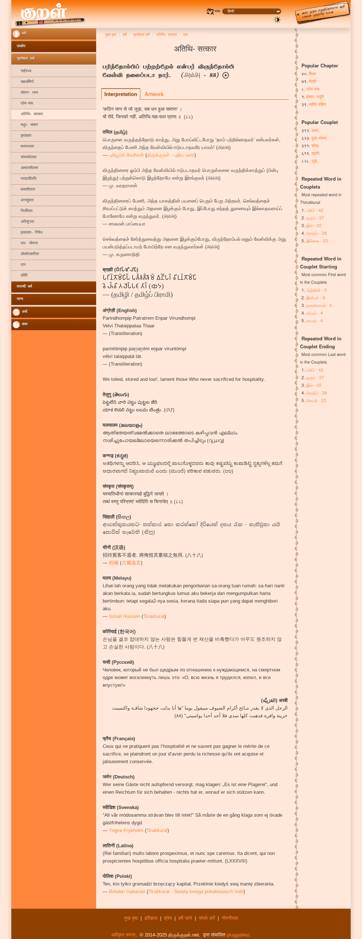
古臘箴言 (131, 562)
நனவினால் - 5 (319, 305)
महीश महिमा (317, 104)
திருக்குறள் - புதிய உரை (170, 155)
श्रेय (168, 918)
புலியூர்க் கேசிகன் (126, 155)
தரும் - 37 (315, 217)
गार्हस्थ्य (22, 71)
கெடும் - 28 (316, 233)
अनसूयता (23, 200)
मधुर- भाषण (25, 125)
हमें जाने (185, 918)
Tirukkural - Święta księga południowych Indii (196, 891)
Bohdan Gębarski (127, 891)
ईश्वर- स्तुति (315, 96)
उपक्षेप (19, 46)
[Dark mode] (277, 19)
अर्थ (23, 312)
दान (19, 265)
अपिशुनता (23, 222)
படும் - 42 (315, 210)
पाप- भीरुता (25, 243)
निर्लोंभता (23, 211)
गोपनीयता (230, 918)
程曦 (113, 562)
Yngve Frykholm (126, 830)
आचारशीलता (25, 168)
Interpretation (120, 94)
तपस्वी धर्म (22, 287)
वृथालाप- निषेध (27, 233)
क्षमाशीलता (24, 189)
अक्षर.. (316, 130)
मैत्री (312, 81)
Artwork (154, 94)
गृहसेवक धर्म (23, 59)
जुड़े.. (315, 160)
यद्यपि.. (316, 153)
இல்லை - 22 (317, 240)
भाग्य (18, 299)
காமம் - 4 (314, 313)
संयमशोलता (24, 157)
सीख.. (316, 145)
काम (23, 324)
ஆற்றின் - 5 (316, 290)
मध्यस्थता (23, 146)
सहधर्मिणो (23, 82)
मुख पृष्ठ (131, 918)
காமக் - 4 (314, 320)
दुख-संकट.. (320, 138)
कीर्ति (20, 276)
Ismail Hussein (124, 616)
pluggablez (238, 935)
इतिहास (151, 918)
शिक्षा (312, 73)
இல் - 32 (314, 225)
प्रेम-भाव (23, 103)
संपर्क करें (207, 918)
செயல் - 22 (316, 400)
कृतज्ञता (22, 136)
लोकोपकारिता (26, 254)
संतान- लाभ (25, 93)
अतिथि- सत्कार (28, 114)
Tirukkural (153, 616)
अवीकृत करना (123, 935)
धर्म (23, 33)
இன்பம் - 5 (315, 297)
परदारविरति (24, 179)
